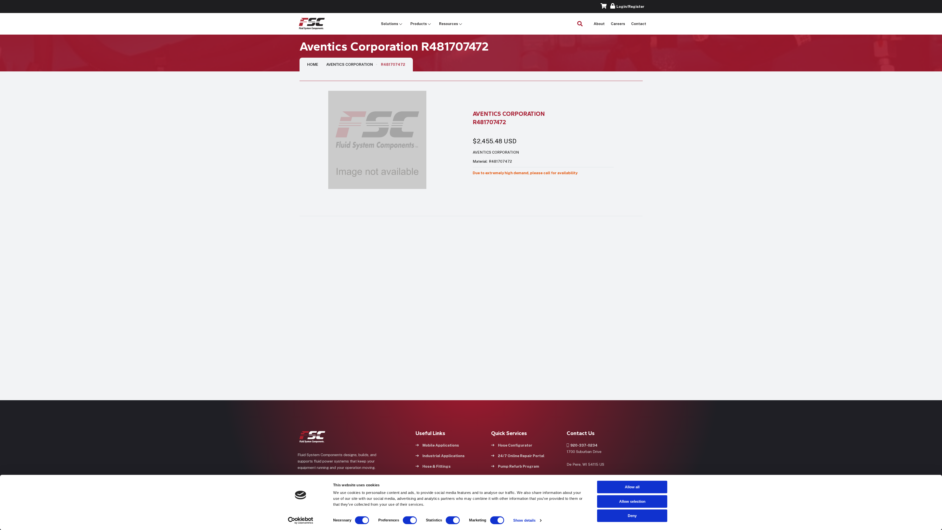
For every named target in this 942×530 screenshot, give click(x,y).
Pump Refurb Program (518, 466)
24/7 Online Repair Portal (521, 456)
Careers (618, 24)
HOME (312, 64)
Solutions (389, 24)
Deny (632, 516)
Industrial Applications (443, 456)
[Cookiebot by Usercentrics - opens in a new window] (300, 520)
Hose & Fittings (436, 466)
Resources (448, 24)
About (599, 24)
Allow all (632, 487)
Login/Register (629, 6)
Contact (638, 24)
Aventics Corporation (349, 64)
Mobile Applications (440, 445)
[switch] (405, 520)
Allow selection (632, 501)
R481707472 (393, 64)
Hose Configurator (515, 445)
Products (418, 24)
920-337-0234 (583, 445)
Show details (524, 520)
